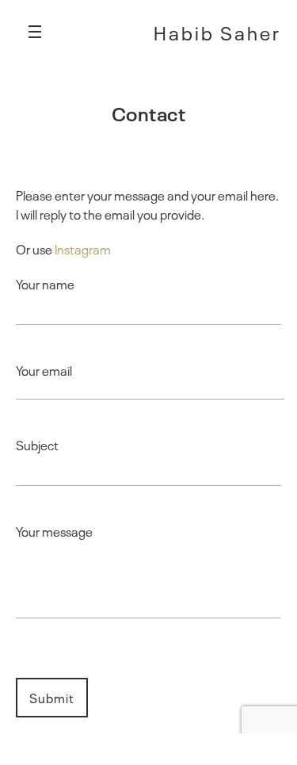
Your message (54, 531)
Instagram (83, 249)
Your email (44, 370)
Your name (45, 284)
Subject (37, 444)
